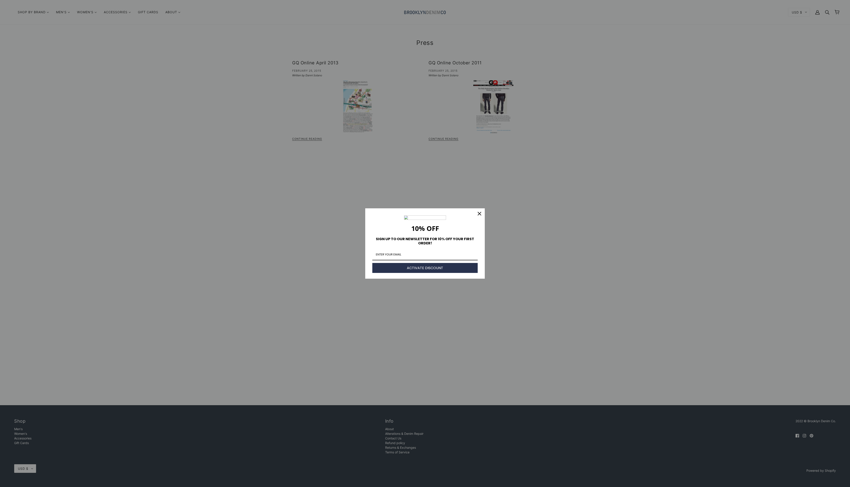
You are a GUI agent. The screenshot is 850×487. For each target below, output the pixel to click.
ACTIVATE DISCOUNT (425, 267)
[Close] (479, 213)
